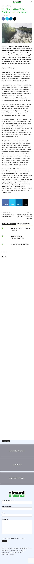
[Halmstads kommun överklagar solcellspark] (6, 230)
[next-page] (5, 252)
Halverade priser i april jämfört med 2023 (8, 215)
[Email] (14, 19)
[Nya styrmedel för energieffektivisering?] (6, 237)
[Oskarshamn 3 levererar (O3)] (6, 245)
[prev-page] (3, 252)
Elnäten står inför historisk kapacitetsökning (17, 433)
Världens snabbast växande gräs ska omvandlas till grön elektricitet (24, 216)
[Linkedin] (11, 19)
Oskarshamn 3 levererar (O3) (20, 244)
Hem (3, 6)
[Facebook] (3, 19)
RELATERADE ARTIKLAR (9, 224)
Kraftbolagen (9, 6)
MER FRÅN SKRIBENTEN (23, 224)
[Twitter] (7, 19)
